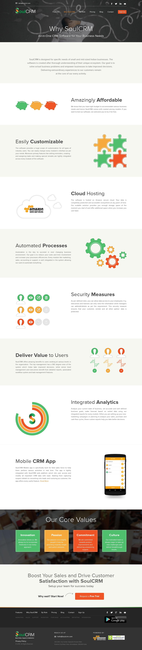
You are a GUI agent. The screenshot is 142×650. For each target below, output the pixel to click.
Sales (28, 617)
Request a (89, 596)
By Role (82, 12)
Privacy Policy (21, 641)
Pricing (92, 12)
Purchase (54, 617)
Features (56, 12)
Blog (101, 12)
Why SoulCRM (69, 12)
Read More (44, 481)
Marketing (19, 617)
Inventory (45, 617)
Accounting (65, 617)
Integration (86, 617)
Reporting (76, 617)
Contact (110, 12)
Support (35, 617)
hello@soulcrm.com (24, 3)
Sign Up (122, 12)
